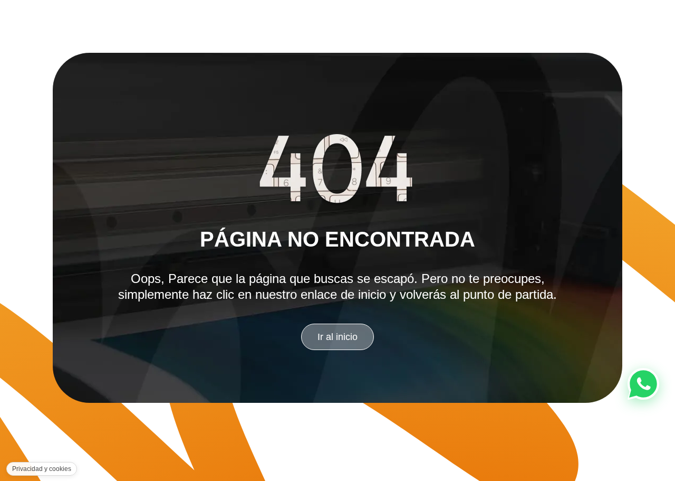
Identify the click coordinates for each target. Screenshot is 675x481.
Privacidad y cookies (41, 469)
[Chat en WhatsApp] (643, 384)
